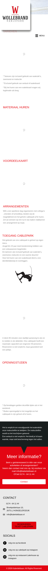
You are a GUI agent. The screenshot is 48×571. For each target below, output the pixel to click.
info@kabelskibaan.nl (26, 471)
